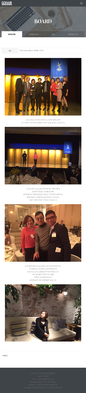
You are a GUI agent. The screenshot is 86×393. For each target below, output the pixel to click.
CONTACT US (73, 34)
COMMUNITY (34, 34)
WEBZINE (12, 34)
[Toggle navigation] (81, 3)
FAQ (53, 34)
